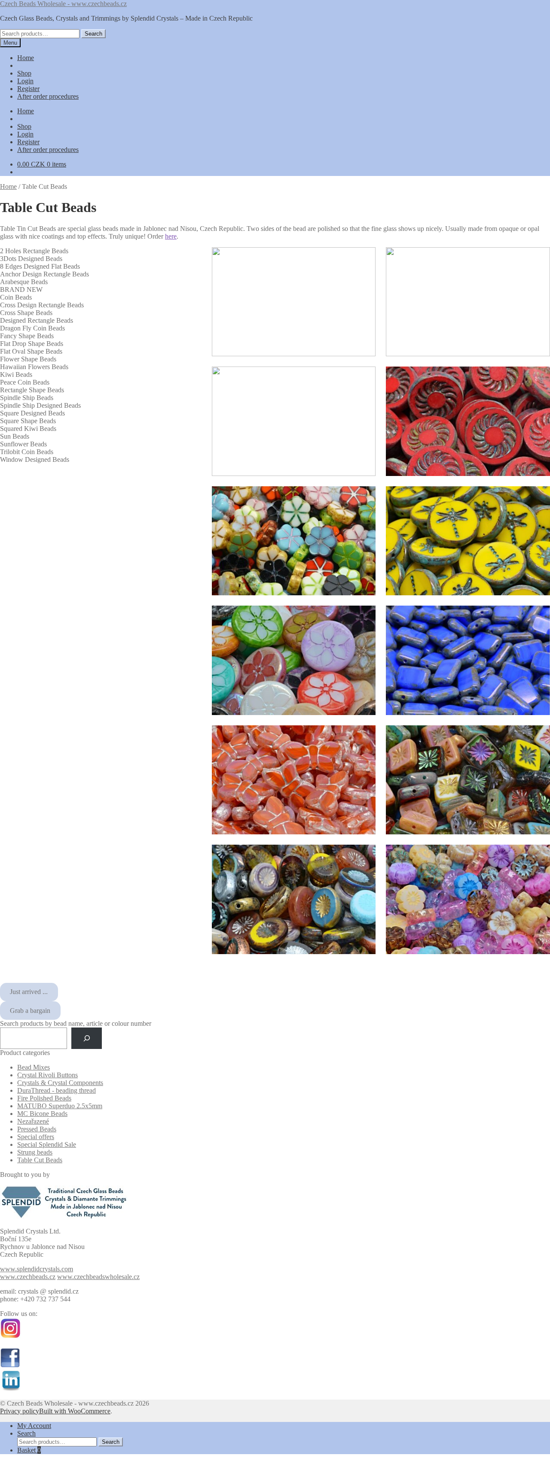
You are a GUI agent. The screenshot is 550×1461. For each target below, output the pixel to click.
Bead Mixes (33, 1067)
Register (28, 88)
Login (25, 81)
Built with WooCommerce (74, 1411)
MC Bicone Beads (42, 1113)
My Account (34, 1425)
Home (25, 57)
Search (93, 33)
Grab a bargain (30, 1010)
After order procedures (48, 96)
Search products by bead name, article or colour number (75, 1023)
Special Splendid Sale (46, 1144)
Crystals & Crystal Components (60, 1082)
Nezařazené (33, 1121)
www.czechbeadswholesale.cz (98, 1276)
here (171, 236)
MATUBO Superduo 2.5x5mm (59, 1105)
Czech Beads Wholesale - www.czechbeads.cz (63, 3)
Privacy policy (19, 1411)
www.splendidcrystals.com (36, 1269)
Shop (24, 73)
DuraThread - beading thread (56, 1090)
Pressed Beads (36, 1129)
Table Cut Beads (39, 1160)
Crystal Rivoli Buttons (47, 1075)
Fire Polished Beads (44, 1098)
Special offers (35, 1136)
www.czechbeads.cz (27, 1276)
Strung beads (34, 1152)
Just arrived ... (29, 991)
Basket (29, 1450)
